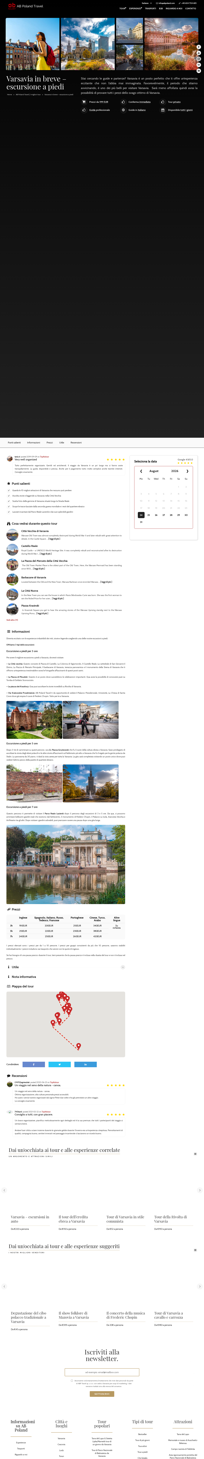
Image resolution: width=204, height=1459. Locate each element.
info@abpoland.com (167, 3)
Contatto (190, 8)
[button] (67, 999)
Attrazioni (183, 1421)
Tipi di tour (142, 1421)
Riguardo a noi (174, 8)
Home (9, 94)
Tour (122, 8)
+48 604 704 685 (189, 3)
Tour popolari (102, 1423)
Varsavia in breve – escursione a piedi (59, 94)
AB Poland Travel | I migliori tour (28, 94)
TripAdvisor (44, 457)
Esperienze (135, 8)
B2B (161, 8)
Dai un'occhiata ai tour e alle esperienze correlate (64, 1150)
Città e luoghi (61, 1423)
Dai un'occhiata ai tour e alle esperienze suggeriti (64, 1246)
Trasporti (150, 8)
